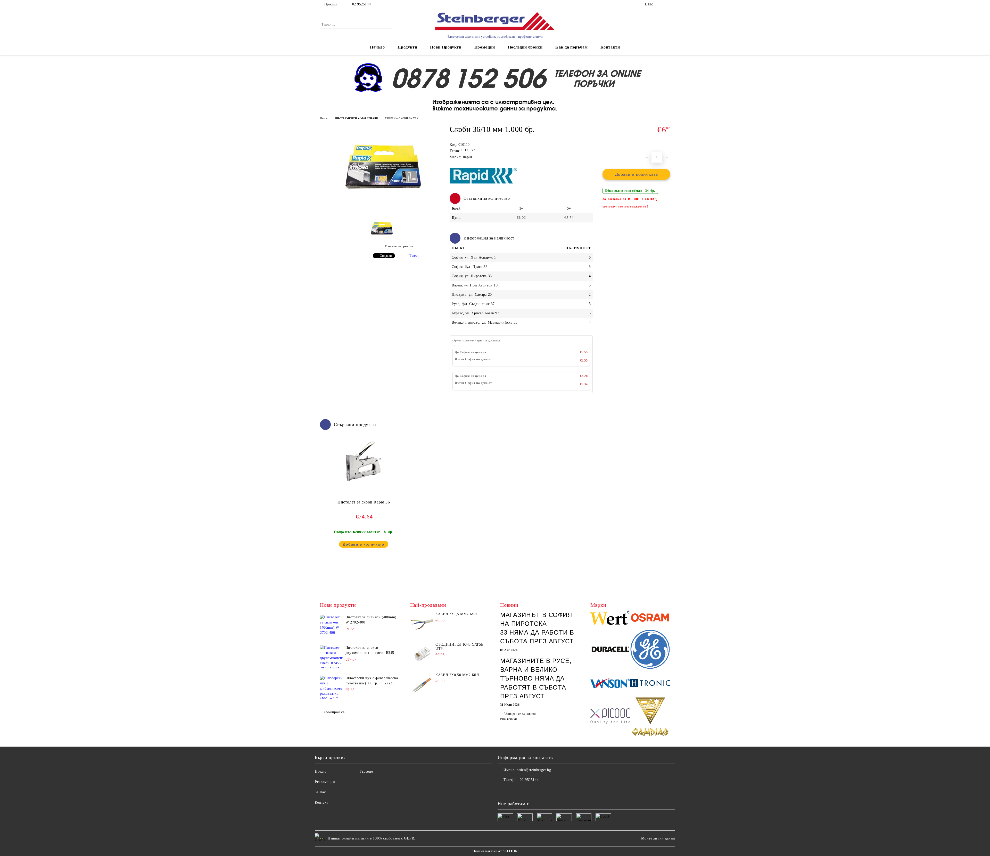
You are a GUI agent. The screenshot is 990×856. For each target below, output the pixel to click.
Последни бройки (525, 47)
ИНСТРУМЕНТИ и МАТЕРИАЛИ (356, 118)
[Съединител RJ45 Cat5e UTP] (421, 654)
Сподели (386, 256)
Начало (377, 47)
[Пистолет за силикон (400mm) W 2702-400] (331, 626)
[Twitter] (513, 790)
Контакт (321, 802)
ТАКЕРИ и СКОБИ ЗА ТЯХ (401, 118)
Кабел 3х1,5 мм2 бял (456, 614)
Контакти (610, 47)
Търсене (366, 771)
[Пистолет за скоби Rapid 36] (363, 461)
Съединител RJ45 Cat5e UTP (459, 647)
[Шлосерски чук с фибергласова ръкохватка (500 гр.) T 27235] (331, 687)
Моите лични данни (658, 838)
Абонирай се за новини (519, 714)
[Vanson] (610, 684)
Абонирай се (333, 712)
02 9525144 (361, 4)
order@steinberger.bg (534, 770)
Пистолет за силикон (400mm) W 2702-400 (371, 619)
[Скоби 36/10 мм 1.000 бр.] (381, 206)
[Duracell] (610, 650)
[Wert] (610, 618)
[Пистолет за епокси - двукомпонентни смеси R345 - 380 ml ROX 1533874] (331, 656)
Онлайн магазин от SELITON (495, 851)
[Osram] (650, 618)
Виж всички (508, 719)
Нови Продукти (445, 47)
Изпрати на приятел (399, 246)
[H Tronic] (650, 684)
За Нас (320, 792)
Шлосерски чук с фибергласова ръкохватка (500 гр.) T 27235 (371, 680)
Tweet (414, 256)
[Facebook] (502, 790)
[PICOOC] (610, 717)
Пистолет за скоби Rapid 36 (363, 502)
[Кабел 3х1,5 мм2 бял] (421, 623)
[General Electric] (650, 650)
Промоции (484, 47)
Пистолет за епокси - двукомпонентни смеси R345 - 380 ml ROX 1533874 (371, 650)
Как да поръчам (571, 47)
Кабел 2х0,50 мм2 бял (457, 675)
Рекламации (325, 782)
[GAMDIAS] (650, 717)
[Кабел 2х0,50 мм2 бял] (421, 684)
